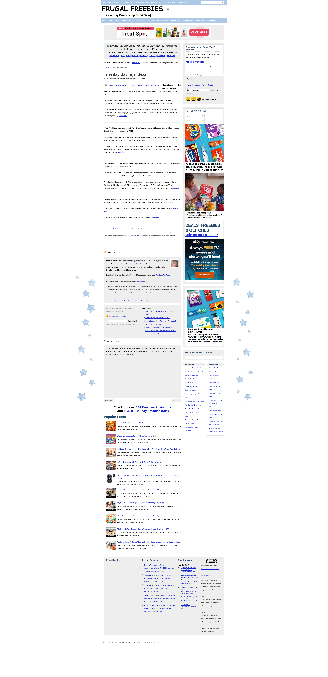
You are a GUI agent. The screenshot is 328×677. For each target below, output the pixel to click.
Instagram (126, 55)
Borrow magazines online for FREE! (157, 318)
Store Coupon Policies (175, 2)
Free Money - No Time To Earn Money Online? (216, 403)
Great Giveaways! (190, 390)
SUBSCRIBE (195, 62)
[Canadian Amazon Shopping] (193, 100)
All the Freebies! (110, 2)
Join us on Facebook (201, 235)
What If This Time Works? (189, 601)
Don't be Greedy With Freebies (194, 401)
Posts (190, 116)
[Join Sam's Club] (204, 219)
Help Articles (201, 20)
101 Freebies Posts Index (154, 407)
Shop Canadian (187, 20)
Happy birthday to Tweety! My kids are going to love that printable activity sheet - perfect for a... (158, 578)
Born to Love (141, 264)
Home (105, 67)
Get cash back (132, 235)
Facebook (114, 55)
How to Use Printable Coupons (194, 409)
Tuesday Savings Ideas (125, 74)
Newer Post (109, 400)
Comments (192, 121)
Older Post (176, 400)
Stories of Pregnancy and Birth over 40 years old (189, 578)
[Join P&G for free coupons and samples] (204, 171)
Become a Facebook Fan (136, 301)
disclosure (136, 63)
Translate (194, 94)
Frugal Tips (114, 20)
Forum (105, 20)
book (109, 67)
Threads (171, 55)
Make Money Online (215, 410)
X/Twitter (161, 55)
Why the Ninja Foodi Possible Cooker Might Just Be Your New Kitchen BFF (143, 529)
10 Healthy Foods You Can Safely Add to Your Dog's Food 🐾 (138, 516)
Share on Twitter (120, 301)
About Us (212, 20)
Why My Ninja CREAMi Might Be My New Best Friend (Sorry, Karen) (140, 503)
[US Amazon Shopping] (188, 100)
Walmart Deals (162, 20)
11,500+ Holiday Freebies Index (146, 411)
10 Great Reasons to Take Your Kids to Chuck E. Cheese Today (139, 462)
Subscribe (150, 301)
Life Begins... (185, 605)
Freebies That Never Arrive (193, 405)
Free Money (139, 20)
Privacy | (189, 85)
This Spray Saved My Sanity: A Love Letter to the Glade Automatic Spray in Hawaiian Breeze (149, 542)
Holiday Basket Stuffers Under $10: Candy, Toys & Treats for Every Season (142, 423)
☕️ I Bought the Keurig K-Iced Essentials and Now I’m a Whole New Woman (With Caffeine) (148, 449)
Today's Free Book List (192, 379)
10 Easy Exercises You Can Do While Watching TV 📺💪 (136, 436)
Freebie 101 (156, 2)
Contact (211, 85)
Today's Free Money (215, 368)
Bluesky (144, 55)
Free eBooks (142, 2)
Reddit (135, 55)
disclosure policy (142, 281)
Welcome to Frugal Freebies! (194, 368)
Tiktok (153, 55)
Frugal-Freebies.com (107, 642)
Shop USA (175, 20)
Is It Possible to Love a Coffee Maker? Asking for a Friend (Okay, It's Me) (141, 490)
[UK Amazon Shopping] (199, 100)
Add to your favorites (162, 301)
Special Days (127, 20)
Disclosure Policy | (200, 85)
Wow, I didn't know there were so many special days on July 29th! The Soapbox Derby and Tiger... (159, 609)
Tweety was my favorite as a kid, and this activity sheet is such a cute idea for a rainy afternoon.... (159, 598)
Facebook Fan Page (163, 275)
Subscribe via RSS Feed (117, 316)
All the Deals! (127, 2)
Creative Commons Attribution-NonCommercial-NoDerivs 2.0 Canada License (210, 572)
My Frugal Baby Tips (188, 568)
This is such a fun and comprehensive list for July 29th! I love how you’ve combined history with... (159, 568)
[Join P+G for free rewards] (206, 343)
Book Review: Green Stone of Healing (158, 327)
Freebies (150, 20)
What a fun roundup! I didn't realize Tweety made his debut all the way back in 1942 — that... (159, 588)
